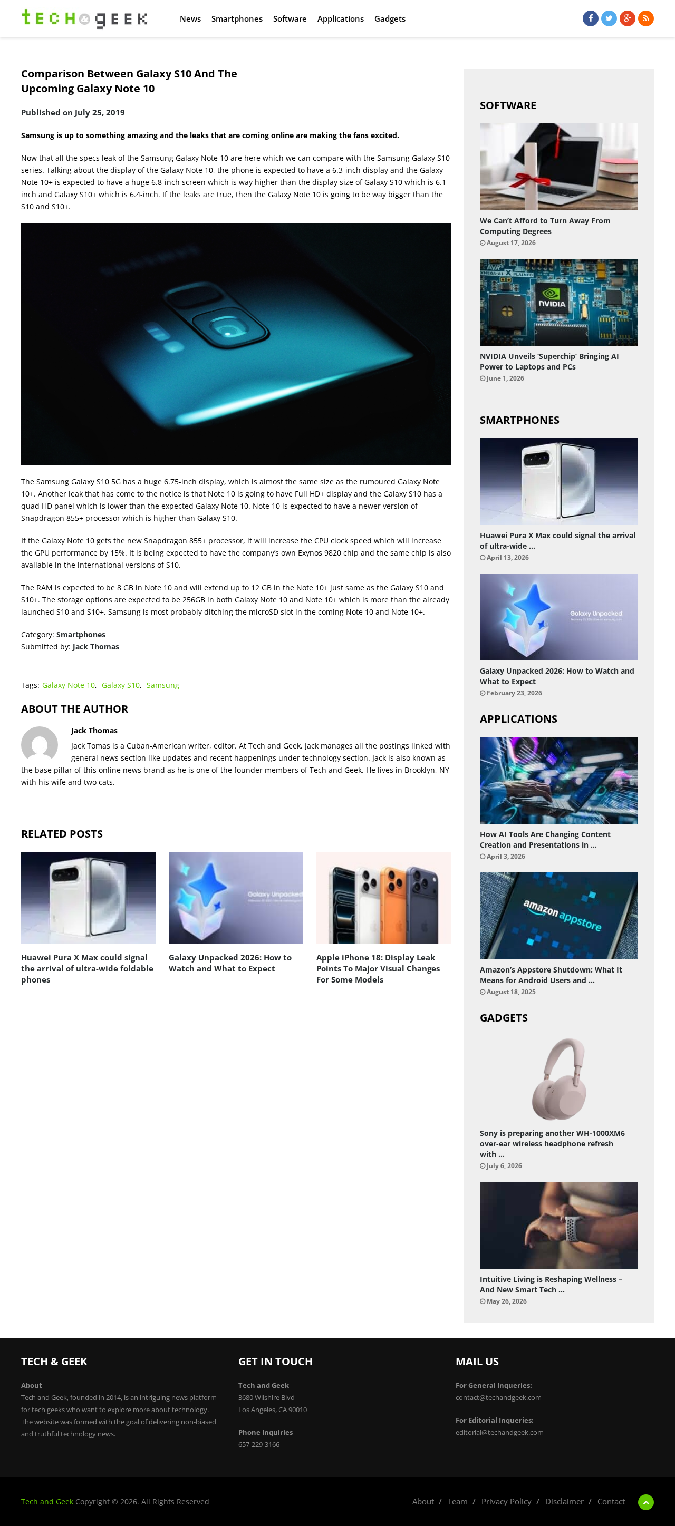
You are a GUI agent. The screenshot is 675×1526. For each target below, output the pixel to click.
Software (290, 18)
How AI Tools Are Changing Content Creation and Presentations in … (545, 839)
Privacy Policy (506, 1501)
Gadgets (390, 18)
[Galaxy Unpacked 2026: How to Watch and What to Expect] (236, 898)
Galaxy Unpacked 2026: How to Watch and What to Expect (230, 963)
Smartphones (237, 18)
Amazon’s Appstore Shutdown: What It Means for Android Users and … (551, 975)
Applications (340, 18)
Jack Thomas (96, 646)
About (423, 1501)
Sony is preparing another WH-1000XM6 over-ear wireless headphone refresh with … (552, 1143)
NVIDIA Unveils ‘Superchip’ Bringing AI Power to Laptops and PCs (549, 361)
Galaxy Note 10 (68, 685)
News (190, 18)
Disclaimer (564, 1501)
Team (458, 1501)
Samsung (163, 685)
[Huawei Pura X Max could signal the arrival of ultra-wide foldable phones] (88, 898)
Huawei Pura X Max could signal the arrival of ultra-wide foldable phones (87, 968)
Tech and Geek (47, 1501)
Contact (611, 1501)
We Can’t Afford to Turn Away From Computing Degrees (545, 226)
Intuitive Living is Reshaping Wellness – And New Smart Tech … (551, 1284)
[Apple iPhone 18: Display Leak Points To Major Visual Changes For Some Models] (383, 898)
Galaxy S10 (121, 685)
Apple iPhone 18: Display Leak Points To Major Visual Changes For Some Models (378, 968)
